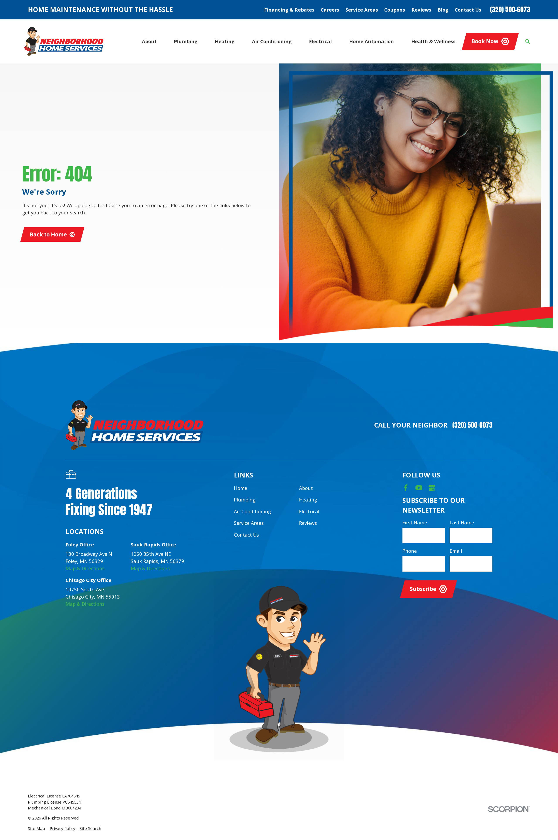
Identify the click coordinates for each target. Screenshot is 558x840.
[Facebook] (405, 487)
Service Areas (361, 9)
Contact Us (468, 9)
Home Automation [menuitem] (371, 41)
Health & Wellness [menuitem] (433, 41)
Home (240, 488)
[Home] (64, 41)
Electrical (309, 511)
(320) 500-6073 (510, 9)
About (306, 488)
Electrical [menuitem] (320, 41)
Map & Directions (85, 568)
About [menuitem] (149, 41)
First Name (414, 522)
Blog (443, 9)
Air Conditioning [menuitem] (272, 41)
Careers (330, 9)
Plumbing (244, 499)
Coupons (394, 9)
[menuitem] (36, 828)
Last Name (462, 522)
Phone (409, 551)
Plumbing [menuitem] (185, 41)
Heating (308, 499)
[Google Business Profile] (432, 487)
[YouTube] (418, 487)
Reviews (421, 9)
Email (456, 551)
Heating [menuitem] (225, 41)
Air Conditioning (252, 511)
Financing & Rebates (289, 9)
